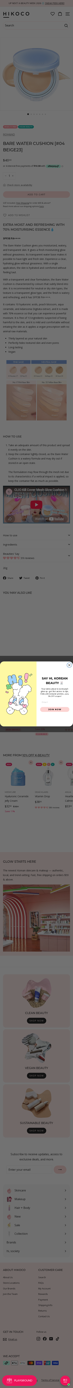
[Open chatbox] (65, 1381)
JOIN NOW (54, 709)
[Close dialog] (69, 665)
